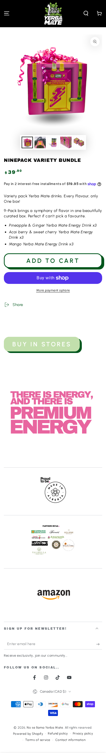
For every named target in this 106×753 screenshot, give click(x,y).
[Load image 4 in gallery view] (66, 142)
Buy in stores (41, 344)
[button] (86, 13)
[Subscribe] (99, 644)
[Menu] (6, 13)
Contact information (70, 740)
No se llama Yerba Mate (45, 727)
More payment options (53, 290)
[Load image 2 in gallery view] (40, 142)
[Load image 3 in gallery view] (53, 142)
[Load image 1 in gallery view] (27, 142)
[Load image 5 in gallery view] (78, 142)
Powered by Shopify (28, 734)
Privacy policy (83, 733)
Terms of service (37, 740)
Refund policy (58, 733)
